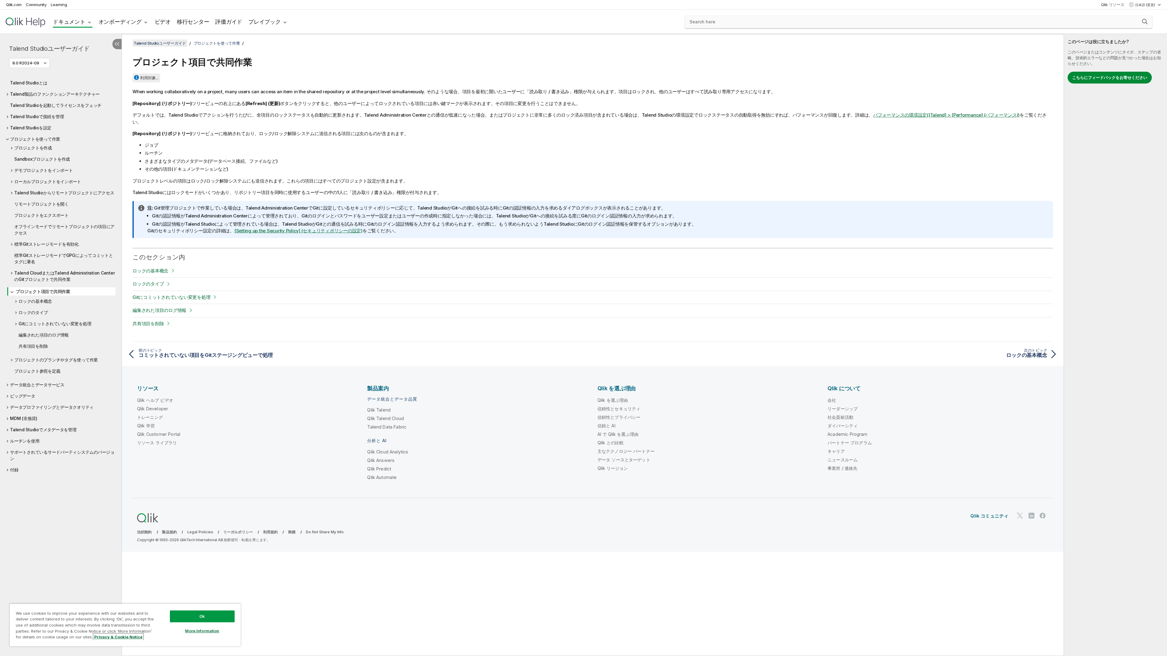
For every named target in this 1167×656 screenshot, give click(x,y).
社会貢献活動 (840, 417)
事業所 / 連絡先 (842, 468)
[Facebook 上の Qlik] (1042, 516)
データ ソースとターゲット (623, 459)
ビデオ (163, 22)
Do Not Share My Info (325, 532)
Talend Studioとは (28, 82)
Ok (202, 616)
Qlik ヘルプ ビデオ (155, 400)
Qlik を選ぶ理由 (612, 400)
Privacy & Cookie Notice (118, 636)
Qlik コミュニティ (989, 516)
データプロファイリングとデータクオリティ (52, 407)
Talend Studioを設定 (30, 127)
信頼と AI (606, 425)
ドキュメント (69, 22)
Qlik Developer (152, 408)
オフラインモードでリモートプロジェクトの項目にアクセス (64, 229)
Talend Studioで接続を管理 (37, 116)
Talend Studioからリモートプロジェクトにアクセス (64, 192)
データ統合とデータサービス (37, 384)
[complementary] (1115, 345)
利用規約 (270, 532)
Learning (59, 4)
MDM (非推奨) (23, 418)
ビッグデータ (22, 395)
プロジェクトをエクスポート (41, 215)
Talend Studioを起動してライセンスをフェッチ (56, 105)
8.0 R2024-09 (25, 62)
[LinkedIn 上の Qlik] (1031, 516)
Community (36, 4)
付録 (14, 469)
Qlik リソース (1112, 4)
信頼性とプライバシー (619, 417)
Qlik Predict (379, 468)
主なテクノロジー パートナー (626, 451)
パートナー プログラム (850, 442)
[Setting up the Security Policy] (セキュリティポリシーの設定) (298, 231)
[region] (125, 624)
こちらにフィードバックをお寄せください (1109, 77)
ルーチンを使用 (24, 440)
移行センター (193, 22)
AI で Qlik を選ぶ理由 (618, 434)
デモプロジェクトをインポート (43, 170)
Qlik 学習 (146, 425)
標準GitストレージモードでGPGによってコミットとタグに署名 (63, 258)
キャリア (836, 451)
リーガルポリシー (238, 532)
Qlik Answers (380, 460)
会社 (832, 400)
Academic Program (848, 434)
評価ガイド (228, 22)
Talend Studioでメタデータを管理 (43, 429)
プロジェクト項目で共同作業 (43, 291)
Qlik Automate (382, 477)
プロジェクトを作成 (33, 147)
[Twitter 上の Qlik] (1019, 516)
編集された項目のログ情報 (44, 334)
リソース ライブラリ (157, 442)
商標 (291, 532)
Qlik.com (14, 4)
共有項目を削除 (33, 346)
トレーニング (150, 417)
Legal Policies (200, 532)
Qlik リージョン (612, 468)
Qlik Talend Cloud (385, 418)
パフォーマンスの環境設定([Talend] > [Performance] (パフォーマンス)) (946, 115)
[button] (1144, 22)
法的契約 (144, 532)
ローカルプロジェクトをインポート (47, 181)
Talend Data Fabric (386, 426)
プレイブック (264, 22)
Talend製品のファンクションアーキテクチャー (55, 94)
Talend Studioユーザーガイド (49, 48)
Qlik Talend (379, 409)
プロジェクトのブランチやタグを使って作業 (56, 359)
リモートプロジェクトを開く (41, 204)
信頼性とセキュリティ (619, 408)
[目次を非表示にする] (117, 44)
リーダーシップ (843, 408)
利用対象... (149, 77)
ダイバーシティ (843, 425)
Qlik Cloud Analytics (387, 451)
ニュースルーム (843, 459)
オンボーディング (120, 22)
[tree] (60, 274)
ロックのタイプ (33, 312)
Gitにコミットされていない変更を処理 (55, 323)
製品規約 (169, 532)
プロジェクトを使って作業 (35, 139)
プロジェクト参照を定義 (37, 371)
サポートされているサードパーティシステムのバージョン (62, 455)
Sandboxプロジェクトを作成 (42, 159)
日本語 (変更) (1145, 5)
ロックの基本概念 (35, 301)
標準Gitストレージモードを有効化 (46, 244)
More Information (202, 630)
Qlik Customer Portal (158, 434)
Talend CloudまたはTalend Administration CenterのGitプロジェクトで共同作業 (64, 276)
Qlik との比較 (610, 442)
